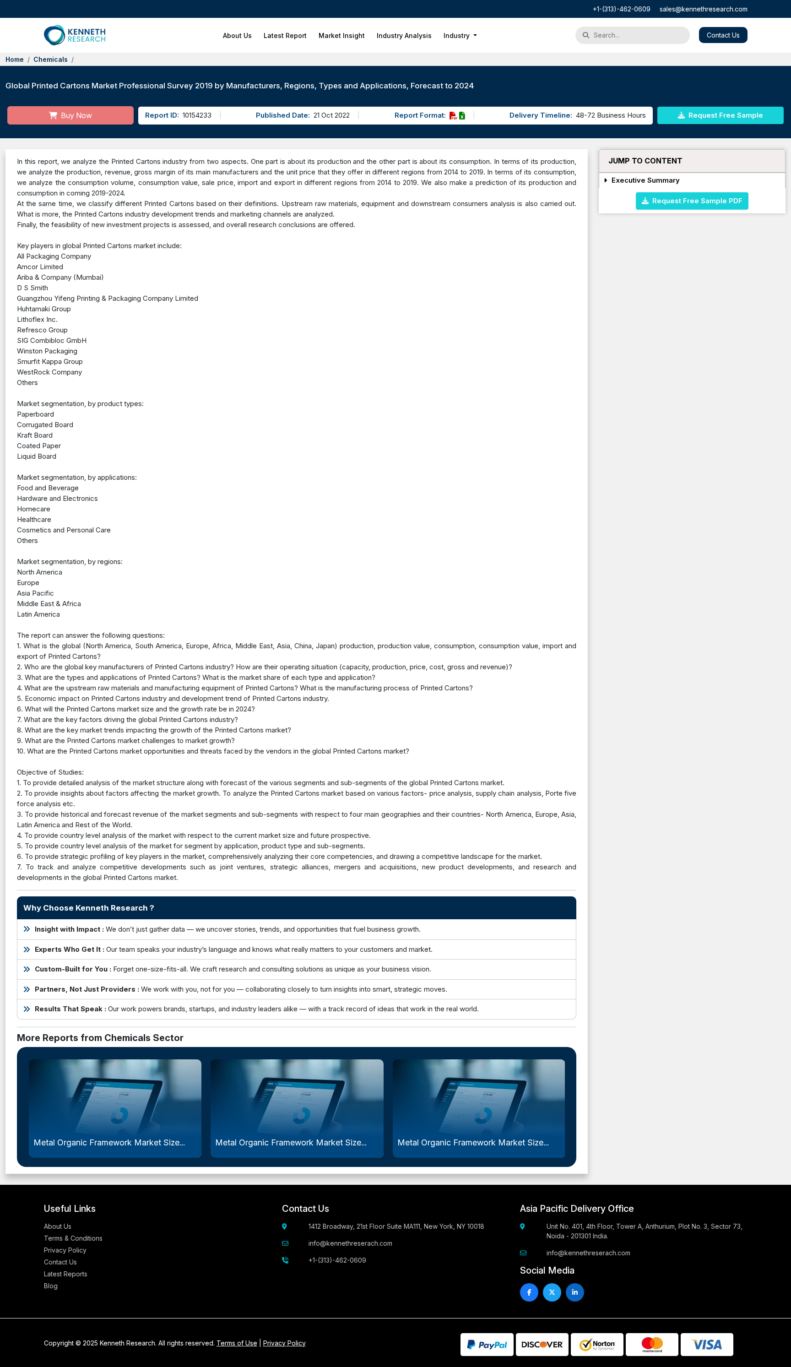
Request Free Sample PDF (695, 200)
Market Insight (342, 35)
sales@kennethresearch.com (704, 9)
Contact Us (723, 35)
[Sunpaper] (75, 35)
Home (14, 59)
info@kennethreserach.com (350, 1243)
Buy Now (75, 115)
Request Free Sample (725, 115)
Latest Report (285, 35)
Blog (51, 1286)
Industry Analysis (404, 35)
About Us (237, 35)
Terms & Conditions (73, 1238)
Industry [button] (457, 35)
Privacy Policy (65, 1250)
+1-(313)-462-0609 (621, 9)
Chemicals (50, 59)
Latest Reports (65, 1274)
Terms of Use (237, 1343)
